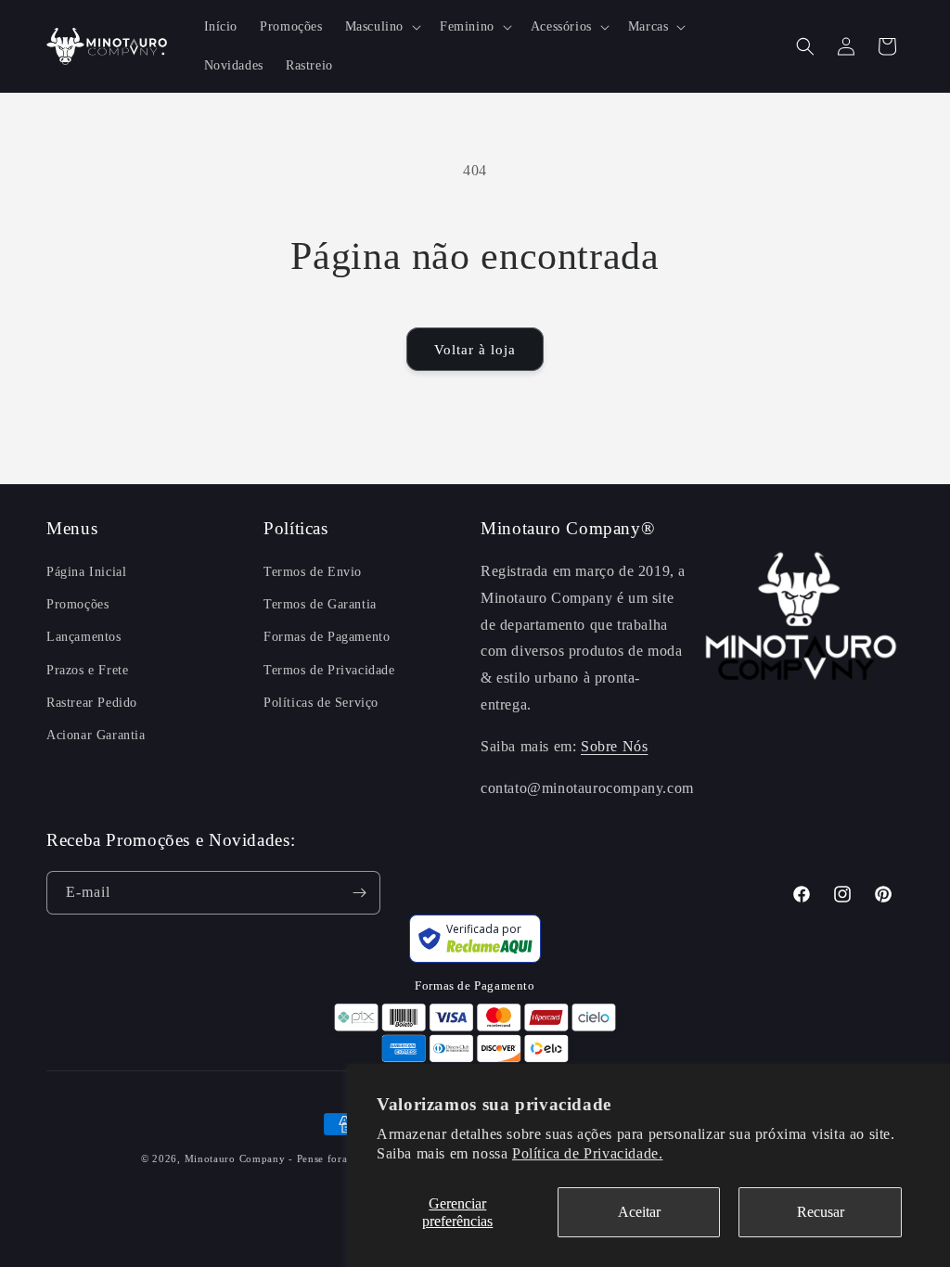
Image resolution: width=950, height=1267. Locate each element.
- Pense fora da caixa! (342, 1158)
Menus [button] (71, 528)
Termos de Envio (312, 572)
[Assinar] (359, 893)
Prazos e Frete (87, 670)
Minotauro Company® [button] (567, 528)
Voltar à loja (475, 349)
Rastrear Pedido (91, 703)
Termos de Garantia (320, 604)
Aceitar (639, 1212)
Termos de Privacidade (329, 670)
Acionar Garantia (96, 735)
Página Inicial (86, 572)
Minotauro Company (237, 1158)
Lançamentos (84, 637)
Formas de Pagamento (326, 637)
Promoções (77, 604)
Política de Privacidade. (587, 1153)
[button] (381, 26)
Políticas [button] (295, 528)
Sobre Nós (614, 746)
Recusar (820, 1212)
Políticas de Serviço (321, 703)
